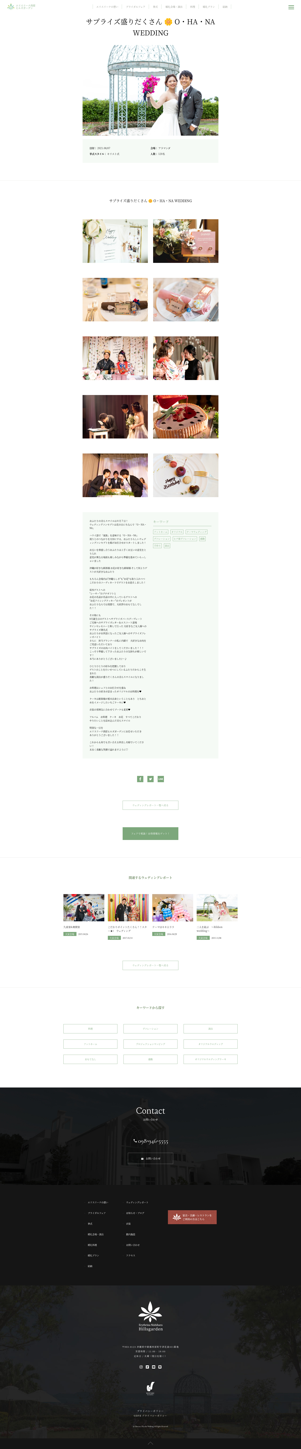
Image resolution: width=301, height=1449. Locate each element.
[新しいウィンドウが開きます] (140, 779)
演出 (167, 545)
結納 (225, 6)
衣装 (128, 1223)
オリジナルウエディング (210, 1044)
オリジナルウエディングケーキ (210, 1059)
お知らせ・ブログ (135, 1213)
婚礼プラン (209, 6)
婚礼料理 (92, 1245)
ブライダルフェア (135, 6)
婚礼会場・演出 (174, 6)
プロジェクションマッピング (150, 1044)
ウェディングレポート (137, 1202)
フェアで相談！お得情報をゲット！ (150, 833)
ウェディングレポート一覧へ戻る (150, 805)
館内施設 (130, 1234)
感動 (202, 538)
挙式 (155, 6)
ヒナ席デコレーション (185, 538)
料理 (192, 6)
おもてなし (90, 1059)
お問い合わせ (153, 1158)
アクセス (130, 1255)
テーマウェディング (197, 531)
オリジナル (177, 531)
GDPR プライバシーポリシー (150, 1415)
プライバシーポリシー (150, 1411)
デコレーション (162, 538)
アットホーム (160, 531)
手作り (157, 545)
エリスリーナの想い (107, 6)
